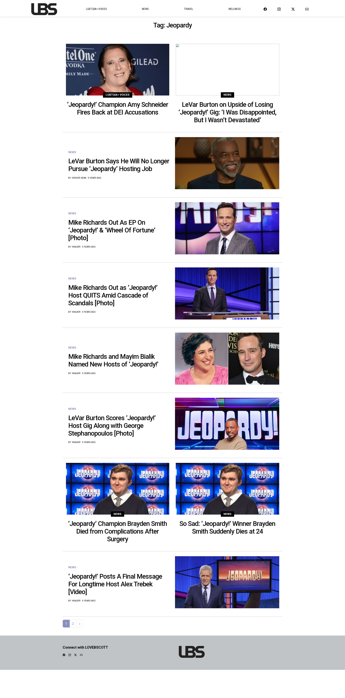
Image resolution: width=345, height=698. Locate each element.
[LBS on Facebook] (265, 9)
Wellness (234, 9)
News (145, 9)
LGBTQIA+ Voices (96, 9)
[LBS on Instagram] (279, 9)
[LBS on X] (293, 9)
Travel (188, 9)
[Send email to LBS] (307, 9)
